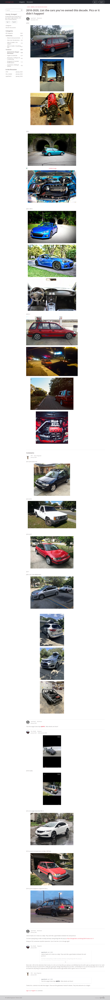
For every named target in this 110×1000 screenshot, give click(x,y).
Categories (22, 2)
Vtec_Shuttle (33, 731)
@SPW (43, 726)
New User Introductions (15, 40)
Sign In (95, 2)
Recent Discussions (11, 27)
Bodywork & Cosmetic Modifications (15, 62)
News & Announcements (15, 38)
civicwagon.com (9, 2)
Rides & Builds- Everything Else (15, 46)
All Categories (14, 33)
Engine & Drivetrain (15, 55)
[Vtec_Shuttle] (28, 732)
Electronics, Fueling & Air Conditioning (15, 58)
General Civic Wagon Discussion (15, 52)
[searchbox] (14, 10)
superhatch (33, 18)
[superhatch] (28, 19)
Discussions (30, 2)
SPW (32, 455)
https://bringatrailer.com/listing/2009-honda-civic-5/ (80, 938)
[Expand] (65, 962)
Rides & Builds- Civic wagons (15, 43)
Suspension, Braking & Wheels (15, 65)
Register (101, 2)
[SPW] (28, 457)
